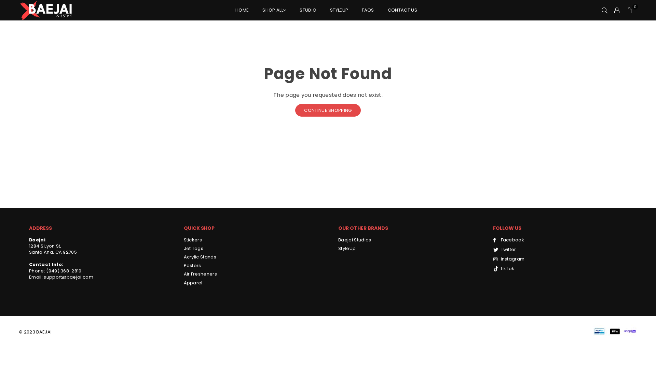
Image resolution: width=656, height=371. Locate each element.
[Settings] (617, 10)
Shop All (272, 10)
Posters (192, 265)
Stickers (193, 240)
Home (242, 10)
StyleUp (339, 10)
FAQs (368, 10)
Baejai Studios (354, 240)
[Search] (605, 10)
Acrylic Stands (200, 257)
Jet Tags (194, 248)
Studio (308, 10)
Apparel (193, 283)
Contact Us (402, 10)
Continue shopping (328, 110)
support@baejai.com (68, 277)
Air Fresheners (200, 274)
